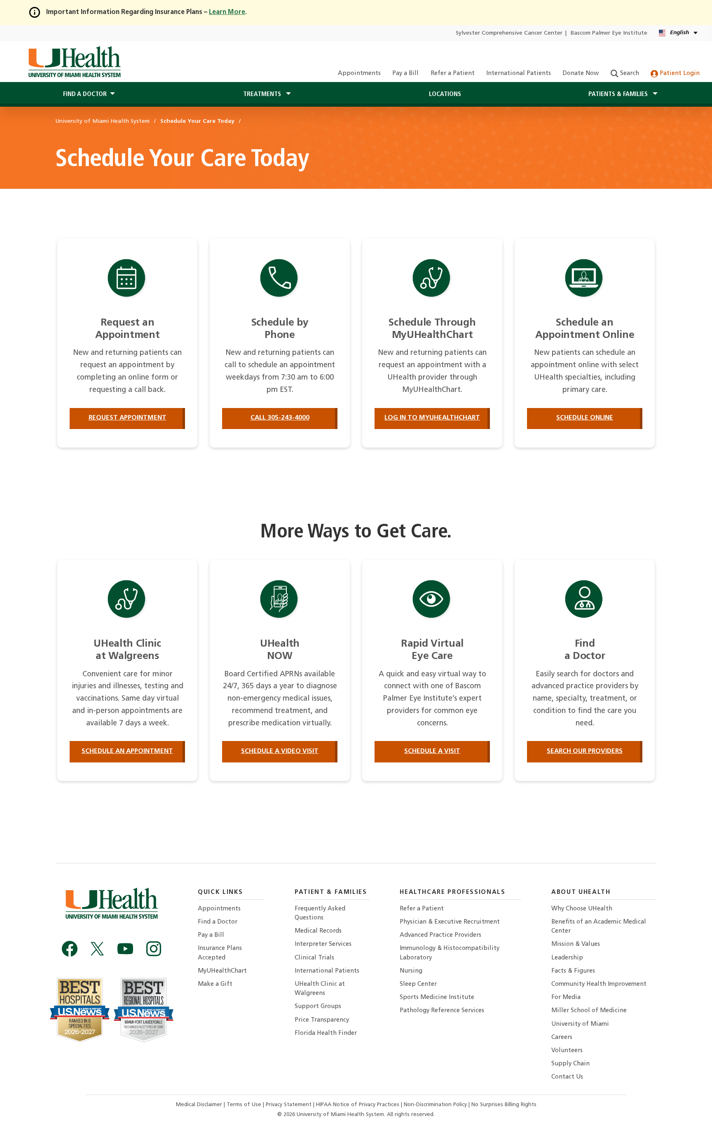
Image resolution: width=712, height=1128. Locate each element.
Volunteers (567, 1051)
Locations (445, 94)
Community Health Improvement (598, 984)
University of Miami (580, 1024)
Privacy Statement (289, 1104)
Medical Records (318, 931)
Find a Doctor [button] (85, 94)
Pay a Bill (405, 73)
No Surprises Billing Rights (503, 1104)
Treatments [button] (263, 94)
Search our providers (585, 751)
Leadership (567, 958)
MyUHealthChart (222, 971)
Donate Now (580, 73)
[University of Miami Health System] (74, 61)
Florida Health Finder (326, 1033)
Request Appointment (127, 418)
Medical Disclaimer (200, 1104)
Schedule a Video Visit (280, 751)
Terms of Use (245, 1104)
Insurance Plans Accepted (220, 953)
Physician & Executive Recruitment (450, 922)
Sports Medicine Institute (437, 997)
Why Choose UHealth (581, 909)
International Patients (518, 73)
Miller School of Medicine (589, 1011)
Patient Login (679, 73)
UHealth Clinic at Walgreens (320, 989)
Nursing (411, 971)
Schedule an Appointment (127, 751)
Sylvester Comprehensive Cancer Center (509, 33)
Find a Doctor (217, 922)
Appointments (359, 73)
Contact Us (567, 1077)
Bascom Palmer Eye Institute (609, 33)
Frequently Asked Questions (320, 913)
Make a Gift (215, 984)
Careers (561, 1037)
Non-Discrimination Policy (435, 1104)
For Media (566, 997)
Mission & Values (575, 944)
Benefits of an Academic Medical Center (598, 926)
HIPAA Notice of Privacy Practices (357, 1104)
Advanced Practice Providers (440, 935)
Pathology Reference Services (442, 1011)
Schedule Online (584, 418)
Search (628, 73)
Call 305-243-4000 (280, 418)
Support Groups (318, 1007)
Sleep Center (418, 984)
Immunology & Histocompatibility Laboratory (449, 953)
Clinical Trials (314, 958)
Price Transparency (322, 1020)
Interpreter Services (323, 944)
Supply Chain (570, 1064)
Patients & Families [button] (618, 94)
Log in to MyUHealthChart (432, 418)
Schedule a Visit (432, 751)
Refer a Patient (453, 73)
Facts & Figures (573, 971)
